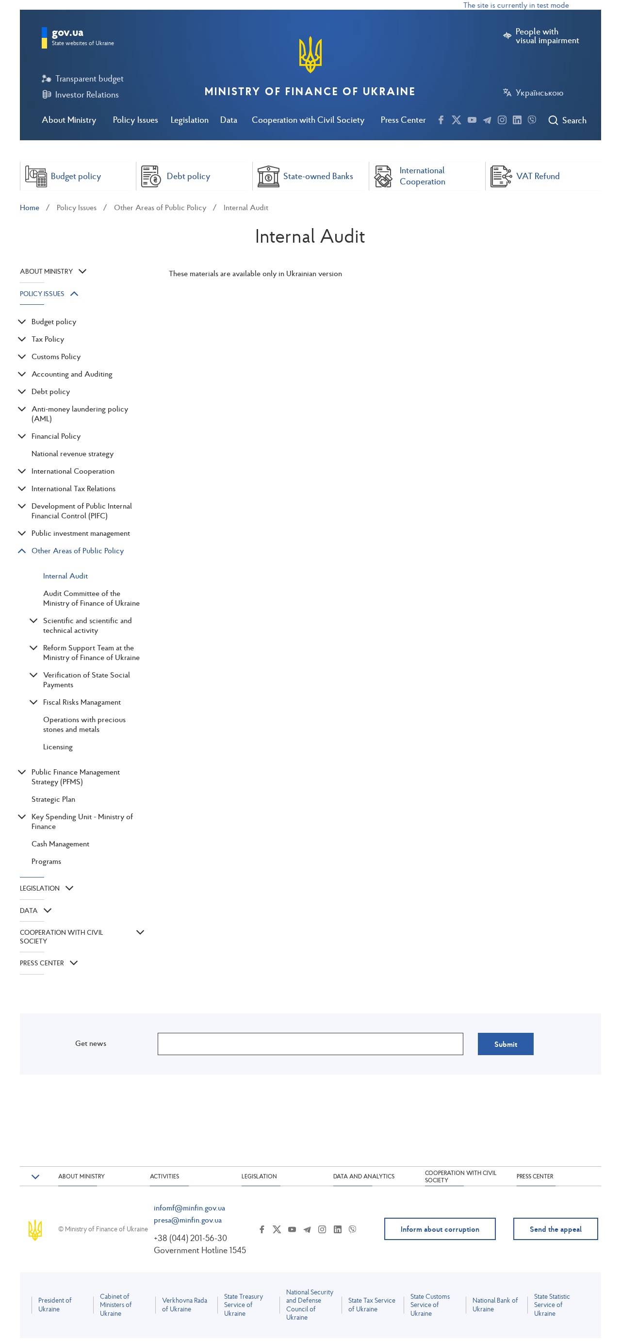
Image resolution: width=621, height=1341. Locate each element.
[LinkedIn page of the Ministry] (517, 118)
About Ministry (69, 119)
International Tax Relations (73, 488)
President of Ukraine (55, 1304)
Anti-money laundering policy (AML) (80, 413)
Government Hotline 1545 (200, 1250)
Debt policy (51, 391)
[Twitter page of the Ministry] (456, 118)
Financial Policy (56, 436)
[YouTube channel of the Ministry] (472, 118)
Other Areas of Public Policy (160, 207)
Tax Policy (48, 339)
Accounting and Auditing (72, 374)
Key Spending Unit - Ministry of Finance (82, 821)
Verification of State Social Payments (86, 679)
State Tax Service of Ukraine (371, 1304)
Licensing (58, 746)
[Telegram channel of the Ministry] (487, 118)
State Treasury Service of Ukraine (243, 1305)
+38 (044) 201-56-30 (190, 1237)
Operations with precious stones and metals (84, 724)
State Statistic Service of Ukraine (552, 1305)
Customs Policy (56, 356)
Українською (539, 92)
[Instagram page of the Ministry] (502, 118)
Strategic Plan (53, 799)
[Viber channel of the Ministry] (532, 118)
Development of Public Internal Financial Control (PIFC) (82, 510)
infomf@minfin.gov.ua (189, 1207)
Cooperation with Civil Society (308, 119)
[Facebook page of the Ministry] (441, 118)
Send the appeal (556, 1229)
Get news (90, 1043)
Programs (46, 861)
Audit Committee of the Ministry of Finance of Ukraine (91, 598)
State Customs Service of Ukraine (430, 1305)
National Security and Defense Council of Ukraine (309, 1305)
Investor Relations (87, 94)
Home (29, 207)
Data (228, 119)
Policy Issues (135, 119)
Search (574, 120)
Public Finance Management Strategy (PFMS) (76, 776)
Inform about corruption (440, 1229)
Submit (505, 1044)
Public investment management (81, 533)
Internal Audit (246, 207)
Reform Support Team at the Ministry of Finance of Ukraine (91, 652)
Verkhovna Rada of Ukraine (184, 1304)
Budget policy (54, 321)
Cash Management (60, 843)
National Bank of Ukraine (495, 1304)
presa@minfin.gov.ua (188, 1220)
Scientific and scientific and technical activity (87, 625)
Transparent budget (89, 78)
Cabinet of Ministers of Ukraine (116, 1305)
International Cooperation (73, 471)
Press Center (403, 119)
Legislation (190, 119)
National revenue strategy (73, 453)
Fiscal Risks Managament (82, 702)
